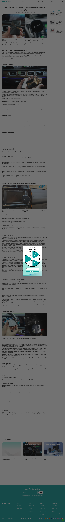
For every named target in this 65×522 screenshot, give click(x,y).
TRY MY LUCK (32, 271)
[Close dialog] (41, 246)
